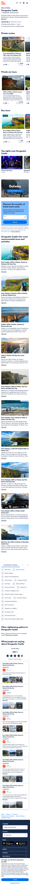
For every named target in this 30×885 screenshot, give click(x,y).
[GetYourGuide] (3, 3)
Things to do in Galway (7, 816)
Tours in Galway (20, 816)
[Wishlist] (17, 3)
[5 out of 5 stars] (15, 667)
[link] (12, 164)
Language (5, 823)
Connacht (14, 814)
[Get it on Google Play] (8, 843)
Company (5, 852)
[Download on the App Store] (21, 843)
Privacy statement (15, 231)
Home (2, 814)
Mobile (4, 840)
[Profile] (27, 3)
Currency (5, 831)
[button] (12, 164)
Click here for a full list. (11, 635)
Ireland (8, 814)
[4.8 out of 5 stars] (5, 22)
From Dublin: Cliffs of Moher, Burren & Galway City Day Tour (13, 664)
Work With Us (6, 856)
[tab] (10, 565)
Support (4, 849)
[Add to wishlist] (22, 38)
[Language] (23, 3)
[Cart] (20, 3)
